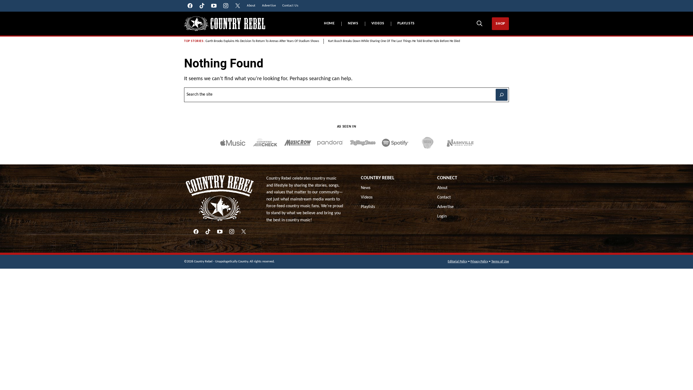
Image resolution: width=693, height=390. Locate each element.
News (353, 23)
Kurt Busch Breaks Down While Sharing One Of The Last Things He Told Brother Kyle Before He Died (394, 41)
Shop (500, 24)
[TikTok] (208, 232)
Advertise (445, 207)
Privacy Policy (479, 261)
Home (329, 23)
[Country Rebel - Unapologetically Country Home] (224, 23)
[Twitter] (244, 232)
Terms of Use (500, 261)
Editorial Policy (457, 261)
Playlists (406, 23)
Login (442, 216)
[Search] (479, 23)
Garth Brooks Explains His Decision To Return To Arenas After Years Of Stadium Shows (262, 41)
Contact (444, 197)
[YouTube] (220, 232)
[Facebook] (196, 232)
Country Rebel (377, 178)
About (442, 188)
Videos (377, 23)
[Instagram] (232, 232)
